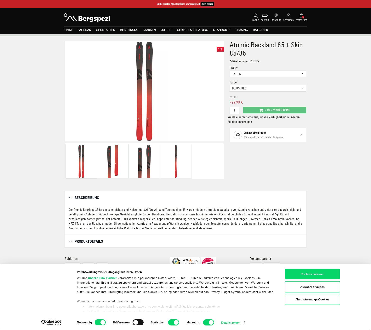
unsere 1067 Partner (102, 278)
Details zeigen (230, 322)
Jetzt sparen (207, 4)
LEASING (242, 30)
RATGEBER (260, 30)
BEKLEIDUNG (129, 30)
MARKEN (149, 30)
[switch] (138, 322)
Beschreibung (87, 197)
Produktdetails (89, 241)
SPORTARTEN (105, 30)
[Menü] (197, 259)
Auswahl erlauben (312, 286)
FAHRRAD (84, 30)
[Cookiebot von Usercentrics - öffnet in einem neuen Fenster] (51, 322)
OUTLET (166, 30)
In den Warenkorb (276, 110)
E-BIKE (68, 30)
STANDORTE (222, 30)
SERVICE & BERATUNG (192, 30)
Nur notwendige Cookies (312, 299)
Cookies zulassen (312, 274)
